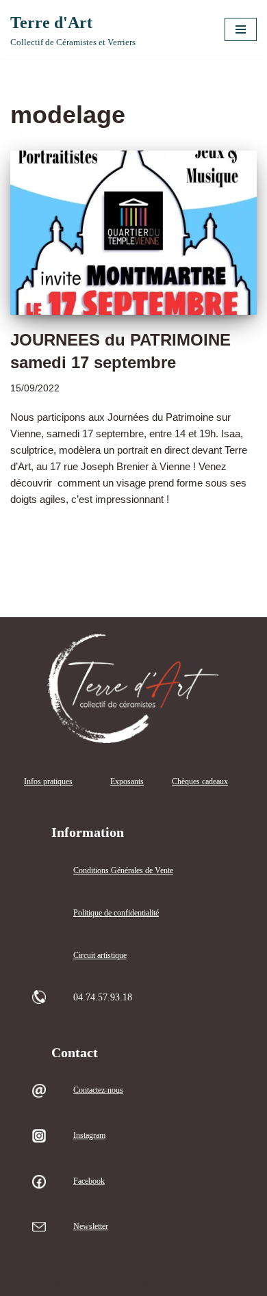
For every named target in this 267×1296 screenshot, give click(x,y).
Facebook (89, 1181)
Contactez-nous (98, 1090)
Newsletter (90, 1226)
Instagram (89, 1135)
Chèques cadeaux (200, 781)
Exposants (127, 781)
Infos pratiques (48, 781)
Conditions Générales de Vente (123, 870)
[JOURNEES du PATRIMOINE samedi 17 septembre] (133, 233)
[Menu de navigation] (241, 29)
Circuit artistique (100, 955)
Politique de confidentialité (116, 913)
